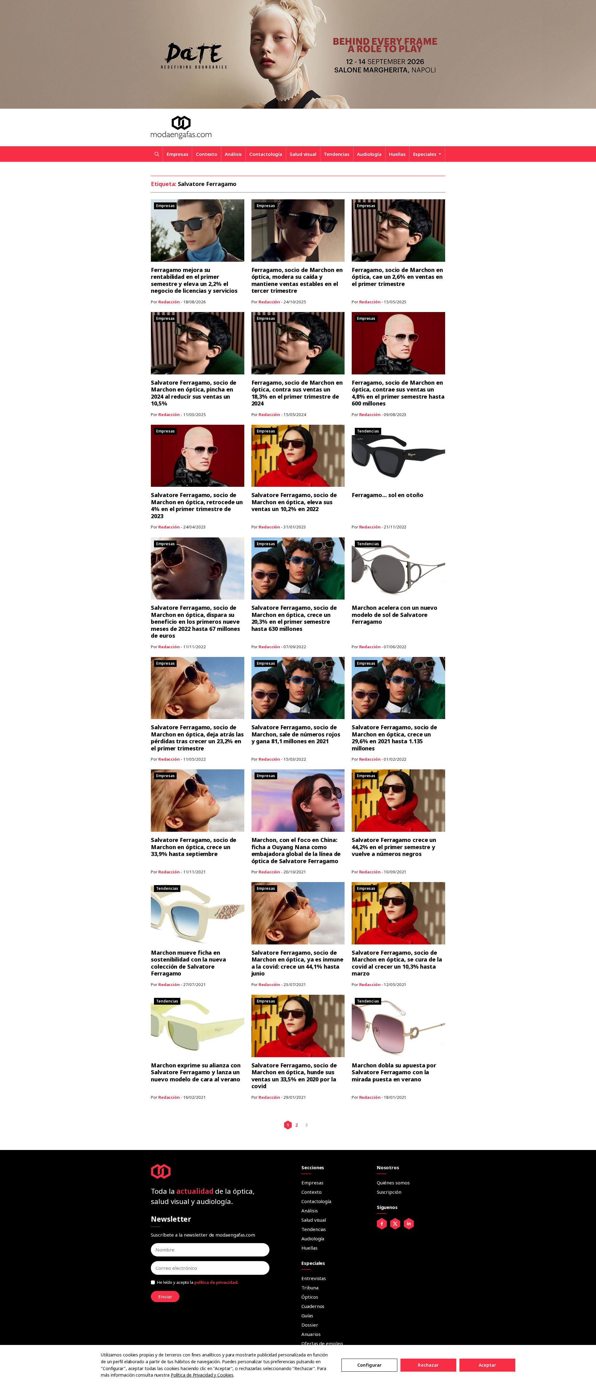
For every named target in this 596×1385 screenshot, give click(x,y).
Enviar (165, 1296)
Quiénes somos (393, 1182)
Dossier (309, 1325)
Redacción (169, 302)
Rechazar (428, 1365)
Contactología (265, 154)
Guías (307, 1315)
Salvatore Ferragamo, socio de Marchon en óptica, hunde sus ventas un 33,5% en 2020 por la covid (294, 1075)
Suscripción (389, 1192)
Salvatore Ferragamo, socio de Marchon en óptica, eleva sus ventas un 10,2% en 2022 (294, 502)
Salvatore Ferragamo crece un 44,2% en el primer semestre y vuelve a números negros (394, 847)
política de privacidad (215, 1282)
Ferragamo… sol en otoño (387, 495)
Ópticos (309, 1297)
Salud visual (303, 154)
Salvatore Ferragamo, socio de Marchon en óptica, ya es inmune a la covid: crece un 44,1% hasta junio (297, 963)
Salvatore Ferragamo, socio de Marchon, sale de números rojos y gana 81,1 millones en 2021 (295, 734)
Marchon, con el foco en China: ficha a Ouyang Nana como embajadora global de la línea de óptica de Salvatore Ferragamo (296, 850)
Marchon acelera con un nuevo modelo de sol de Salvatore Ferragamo (394, 614)
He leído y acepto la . (197, 1282)
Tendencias (337, 154)
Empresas (177, 154)
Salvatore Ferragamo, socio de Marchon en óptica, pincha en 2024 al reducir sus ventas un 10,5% (193, 393)
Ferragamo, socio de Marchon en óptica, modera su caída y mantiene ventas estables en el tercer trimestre (297, 280)
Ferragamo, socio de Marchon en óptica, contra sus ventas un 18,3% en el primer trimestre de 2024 (297, 393)
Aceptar (487, 1365)
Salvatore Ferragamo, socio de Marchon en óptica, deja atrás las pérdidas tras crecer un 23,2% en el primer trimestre (197, 737)
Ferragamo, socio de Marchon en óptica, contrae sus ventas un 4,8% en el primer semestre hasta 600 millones (398, 393)
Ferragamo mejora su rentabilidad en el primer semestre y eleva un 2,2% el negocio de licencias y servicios (194, 280)
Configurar (369, 1365)
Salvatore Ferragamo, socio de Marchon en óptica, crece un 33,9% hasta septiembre (193, 847)
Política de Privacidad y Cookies (202, 1375)
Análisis (233, 154)
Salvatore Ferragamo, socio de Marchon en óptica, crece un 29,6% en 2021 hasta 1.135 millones (394, 737)
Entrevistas (313, 1278)
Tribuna (309, 1287)
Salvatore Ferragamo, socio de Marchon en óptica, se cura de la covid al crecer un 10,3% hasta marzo (397, 963)
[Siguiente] (306, 1124)
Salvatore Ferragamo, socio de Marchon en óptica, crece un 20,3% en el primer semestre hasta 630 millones (294, 618)
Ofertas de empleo (322, 1343)
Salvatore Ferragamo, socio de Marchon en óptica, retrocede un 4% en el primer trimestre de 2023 (197, 505)
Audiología (369, 154)
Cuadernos (312, 1306)
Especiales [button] (425, 154)
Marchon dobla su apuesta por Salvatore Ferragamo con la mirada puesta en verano (394, 1072)
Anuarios (310, 1334)
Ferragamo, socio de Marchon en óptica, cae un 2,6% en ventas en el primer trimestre (397, 276)
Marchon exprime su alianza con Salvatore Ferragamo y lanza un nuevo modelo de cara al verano (196, 1072)
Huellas (397, 154)
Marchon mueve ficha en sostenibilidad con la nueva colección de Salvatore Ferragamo (188, 963)
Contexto (206, 154)
